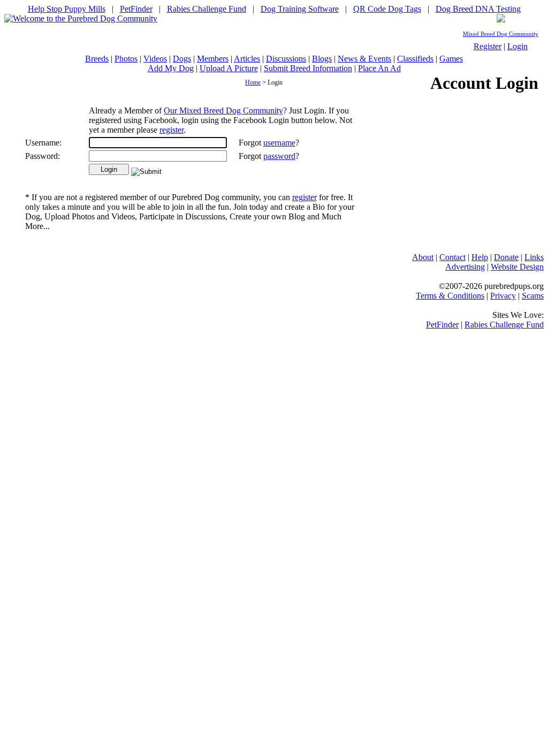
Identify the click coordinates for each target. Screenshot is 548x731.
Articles (247, 58)
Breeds (97, 58)
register (171, 129)
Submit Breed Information (308, 68)
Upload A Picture (229, 68)
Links (534, 257)
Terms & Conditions (450, 295)
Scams (533, 295)
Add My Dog (171, 68)
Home (253, 82)
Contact (452, 257)
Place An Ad (379, 68)
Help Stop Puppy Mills (66, 8)
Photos (126, 58)
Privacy (503, 295)
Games (451, 58)
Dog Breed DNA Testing (478, 8)
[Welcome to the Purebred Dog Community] (80, 18)
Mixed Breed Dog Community (500, 34)
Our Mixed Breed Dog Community (223, 110)
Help (479, 257)
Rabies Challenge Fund (206, 8)
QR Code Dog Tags (387, 8)
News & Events (364, 58)
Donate (506, 257)
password (279, 156)
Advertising (465, 266)
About (422, 257)
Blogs (322, 58)
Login (517, 46)
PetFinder (136, 8)
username (279, 142)
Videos (155, 58)
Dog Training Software (300, 8)
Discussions (286, 58)
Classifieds (415, 58)
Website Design (517, 266)
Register (487, 46)
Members (213, 58)
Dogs (182, 58)
